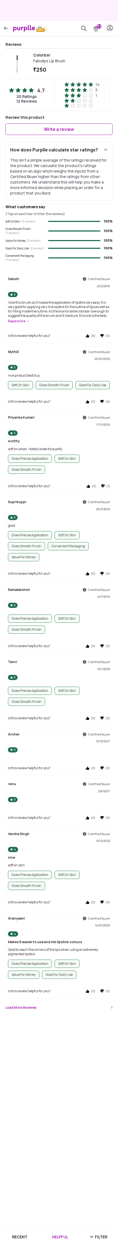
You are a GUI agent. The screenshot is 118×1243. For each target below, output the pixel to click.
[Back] (6, 28)
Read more (16, 321)
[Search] (84, 28)
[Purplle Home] (24, 28)
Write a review (59, 129)
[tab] (19, 1237)
